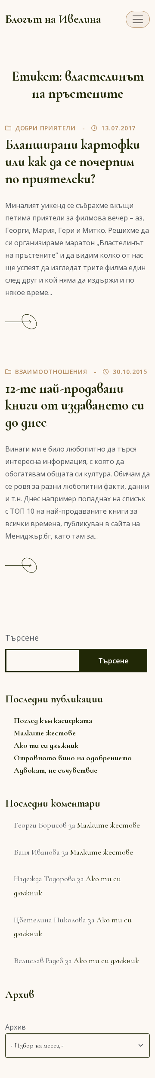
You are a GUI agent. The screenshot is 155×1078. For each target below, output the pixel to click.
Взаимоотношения (51, 371)
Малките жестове (45, 733)
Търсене (22, 637)
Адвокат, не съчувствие (55, 770)
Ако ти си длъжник (46, 745)
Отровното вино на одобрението (73, 757)
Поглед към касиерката (53, 720)
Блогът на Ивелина (53, 19)
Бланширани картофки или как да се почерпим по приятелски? (72, 161)
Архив (15, 1027)
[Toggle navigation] (138, 19)
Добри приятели (45, 128)
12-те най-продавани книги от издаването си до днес (74, 405)
